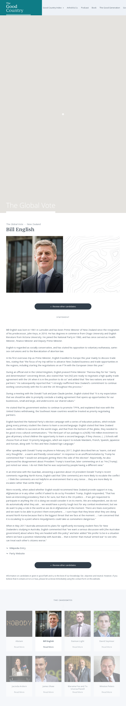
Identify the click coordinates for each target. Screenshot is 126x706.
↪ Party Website (15, 553)
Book (94, 7)
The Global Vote (30, 208)
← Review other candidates (63, 306)
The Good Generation (110, 7)
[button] (63, 114)
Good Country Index (52, 7)
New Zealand (34, 224)
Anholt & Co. (72, 7)
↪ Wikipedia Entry (16, 548)
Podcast (85, 7)
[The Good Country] (18, 7)
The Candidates (63, 600)
